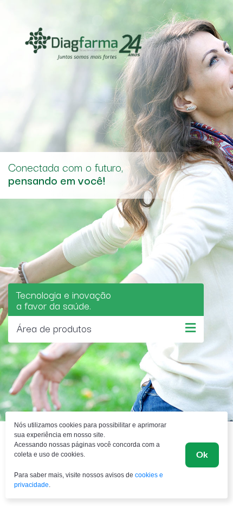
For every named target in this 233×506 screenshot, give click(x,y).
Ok (202, 455)
